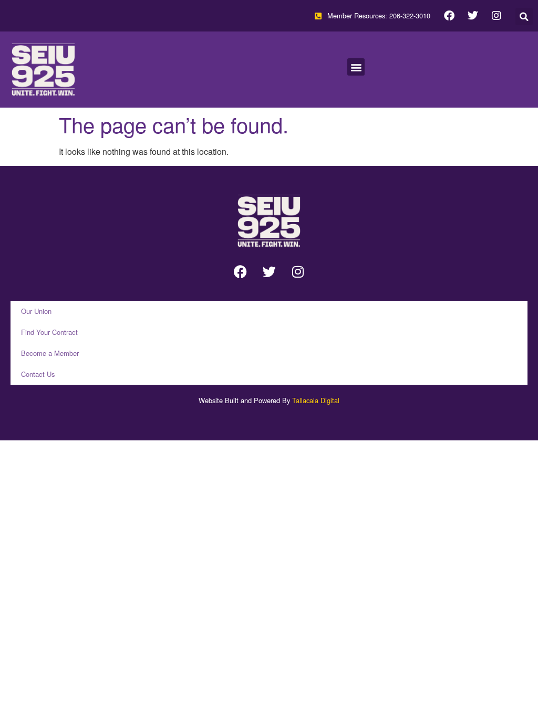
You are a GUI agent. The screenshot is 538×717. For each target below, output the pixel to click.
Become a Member (50, 353)
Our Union (36, 311)
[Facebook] (449, 15)
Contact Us (38, 374)
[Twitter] (472, 15)
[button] (524, 16)
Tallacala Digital (315, 400)
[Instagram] (496, 15)
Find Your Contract (49, 332)
